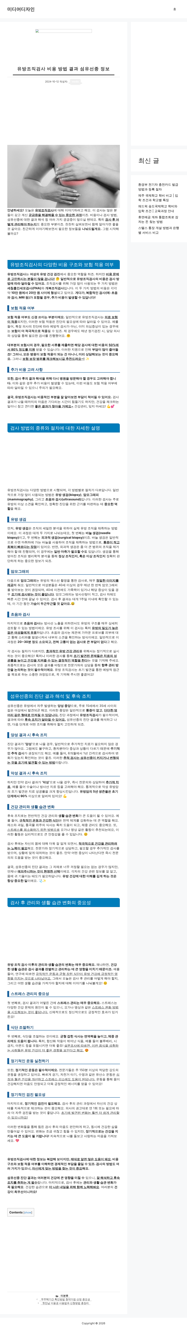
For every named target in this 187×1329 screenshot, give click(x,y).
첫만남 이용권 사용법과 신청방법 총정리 (65, 1303)
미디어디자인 (21, 9)
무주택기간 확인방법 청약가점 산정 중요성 (65, 1299)
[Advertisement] (63, 117)
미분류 (64, 1295)
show (27, 1212)
